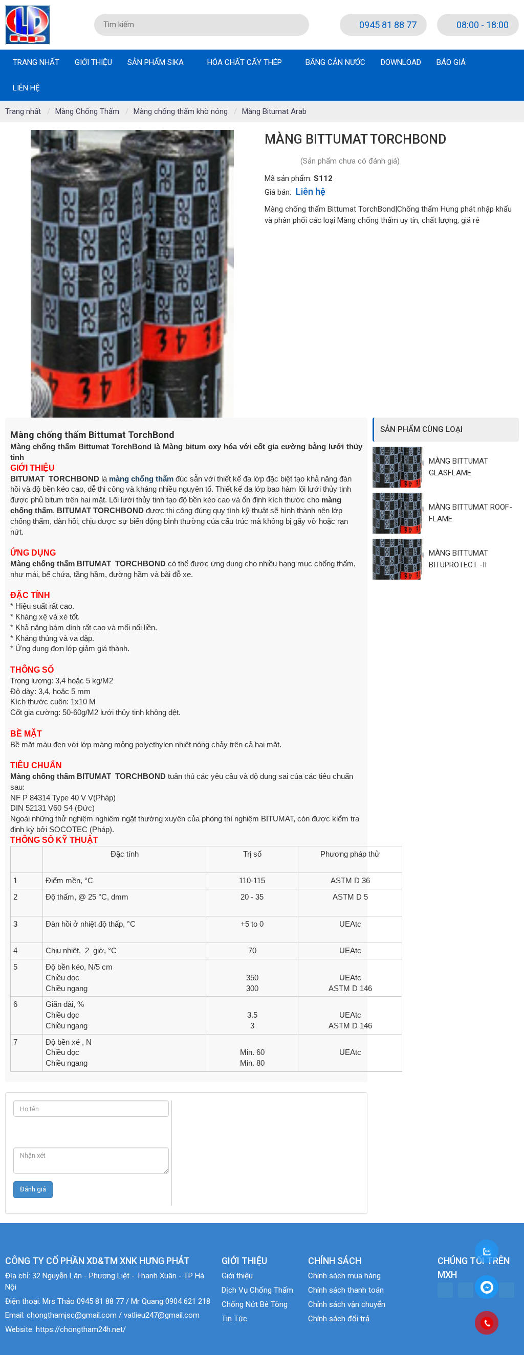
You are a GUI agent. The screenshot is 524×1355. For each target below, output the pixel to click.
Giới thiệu (237, 1275)
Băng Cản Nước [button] (335, 62)
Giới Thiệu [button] (93, 62)
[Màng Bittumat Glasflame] (401, 467)
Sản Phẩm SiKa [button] (156, 62)
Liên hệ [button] (26, 88)
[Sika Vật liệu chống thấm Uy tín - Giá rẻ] (27, 24)
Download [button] (401, 62)
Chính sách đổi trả (338, 1318)
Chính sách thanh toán (346, 1290)
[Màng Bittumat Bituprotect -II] (401, 559)
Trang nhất (36, 62)
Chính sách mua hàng (344, 1275)
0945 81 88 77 (387, 24)
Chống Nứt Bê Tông (255, 1304)
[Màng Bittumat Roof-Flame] (401, 513)
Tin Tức (234, 1318)
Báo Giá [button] (451, 62)
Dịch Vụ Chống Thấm (257, 1290)
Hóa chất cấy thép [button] (245, 62)
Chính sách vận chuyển (346, 1304)
